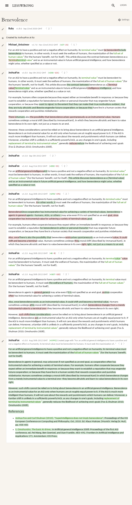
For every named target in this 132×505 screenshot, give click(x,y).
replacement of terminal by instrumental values (32, 143)
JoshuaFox (23, 37)
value (20, 60)
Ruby (11, 28)
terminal (113, 258)
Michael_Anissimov (18, 45)
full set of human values (109, 81)
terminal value (88, 50)
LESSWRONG (23, 5)
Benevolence (14, 20)
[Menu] (7, 5)
